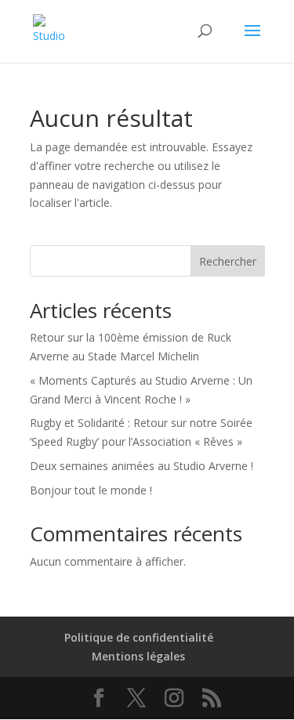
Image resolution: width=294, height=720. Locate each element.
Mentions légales (138, 656)
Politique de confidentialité (138, 637)
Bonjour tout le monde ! (91, 490)
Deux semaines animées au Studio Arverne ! (141, 465)
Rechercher (227, 261)
